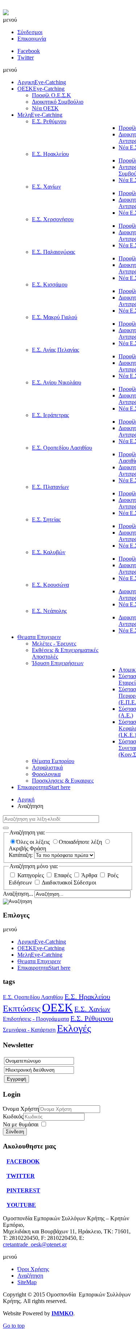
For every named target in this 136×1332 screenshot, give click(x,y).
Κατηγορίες (30, 875)
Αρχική (25, 799)
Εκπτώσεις (22, 1008)
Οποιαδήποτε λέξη (81, 842)
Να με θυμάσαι (20, 1124)
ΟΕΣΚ (57, 1007)
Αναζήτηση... (18, 894)
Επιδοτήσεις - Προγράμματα (36, 1019)
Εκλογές (74, 1028)
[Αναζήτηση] (6, 828)
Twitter (25, 57)
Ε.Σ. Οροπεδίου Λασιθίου (33, 997)
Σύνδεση (15, 1131)
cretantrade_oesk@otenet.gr (35, 1244)
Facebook (28, 51)
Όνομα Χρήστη (21, 1109)
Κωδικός (13, 1116)
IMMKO (62, 1313)
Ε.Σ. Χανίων (92, 1009)
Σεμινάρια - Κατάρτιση (29, 1030)
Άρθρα (89, 875)
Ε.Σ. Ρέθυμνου (91, 1018)
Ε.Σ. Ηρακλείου (87, 997)
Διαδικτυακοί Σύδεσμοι (68, 882)
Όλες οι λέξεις (33, 842)
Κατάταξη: (21, 855)
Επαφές (63, 875)
